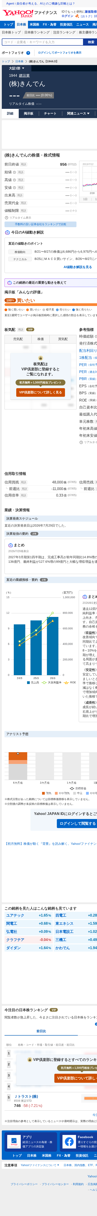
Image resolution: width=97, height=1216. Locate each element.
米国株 (34, 24)
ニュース (82, 24)
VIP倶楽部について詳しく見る (40, 392)
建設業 (24, 75)
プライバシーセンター (55, 1184)
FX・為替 (49, 24)
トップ (8, 24)
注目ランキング (64, 32)
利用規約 (78, 1184)
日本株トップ (11, 32)
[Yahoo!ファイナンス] (30, 11)
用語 (23, 164)
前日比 (41, 1031)
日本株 (21, 24)
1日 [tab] (85, 199)
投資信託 (66, 24)
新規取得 (91, 11)
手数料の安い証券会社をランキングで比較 (40, 224)
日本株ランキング (37, 32)
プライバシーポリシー (24, 1184)
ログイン (67, 16)
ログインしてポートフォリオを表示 (59, 52)
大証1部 (14, 68)
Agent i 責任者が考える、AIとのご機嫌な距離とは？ (40, 3)
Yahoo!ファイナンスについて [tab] (38, 1165)
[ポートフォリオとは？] (28, 52)
